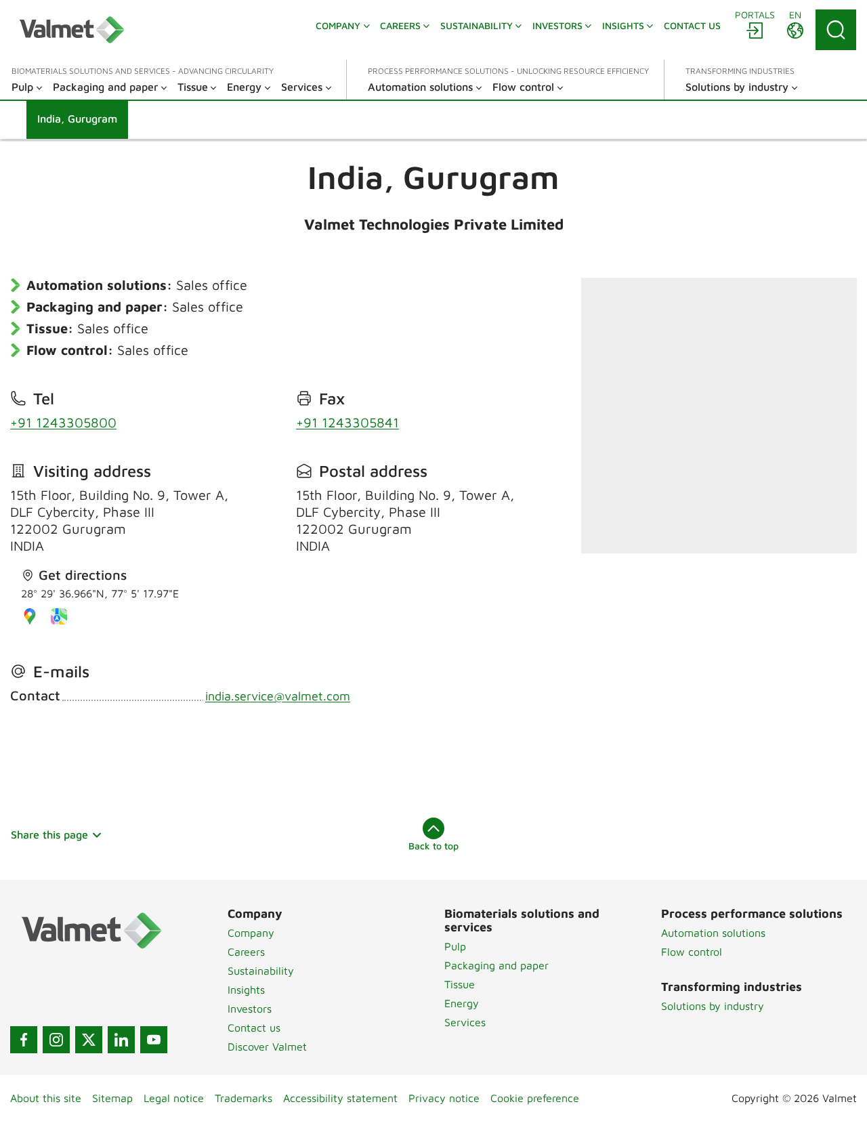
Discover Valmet (267, 1046)
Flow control (691, 952)
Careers (246, 952)
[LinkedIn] (121, 1039)
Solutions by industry (712, 1006)
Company (251, 933)
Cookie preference (534, 1098)
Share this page (49, 834)
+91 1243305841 (347, 422)
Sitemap (112, 1098)
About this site (45, 1098)
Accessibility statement (340, 1098)
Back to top (433, 845)
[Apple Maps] (59, 616)
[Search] (836, 29)
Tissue (459, 984)
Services (465, 1022)
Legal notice (174, 1098)
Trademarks (243, 1098)
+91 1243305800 (63, 422)
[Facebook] (23, 1039)
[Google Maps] (30, 616)
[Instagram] (56, 1039)
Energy (461, 1003)
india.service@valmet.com (277, 696)
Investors (250, 1008)
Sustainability (261, 971)
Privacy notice (444, 1098)
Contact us (254, 1027)
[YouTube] (153, 1039)
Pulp (455, 946)
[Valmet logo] (72, 29)
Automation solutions (713, 933)
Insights (246, 989)
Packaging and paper (496, 965)
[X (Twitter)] (88, 1039)
